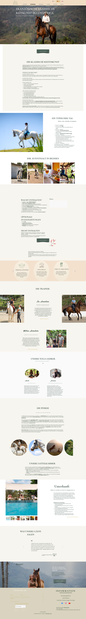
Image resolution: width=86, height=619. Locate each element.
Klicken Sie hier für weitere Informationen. (53, 107)
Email (21, 595)
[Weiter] (62, 546)
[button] (19, 447)
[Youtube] (69, 603)
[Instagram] (66, 603)
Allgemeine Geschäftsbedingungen (66, 592)
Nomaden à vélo (49, 613)
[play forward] (75, 271)
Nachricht (12, 598)
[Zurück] (23, 546)
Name (11, 595)
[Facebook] (62, 603)
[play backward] (13, 271)
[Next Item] (73, 173)
